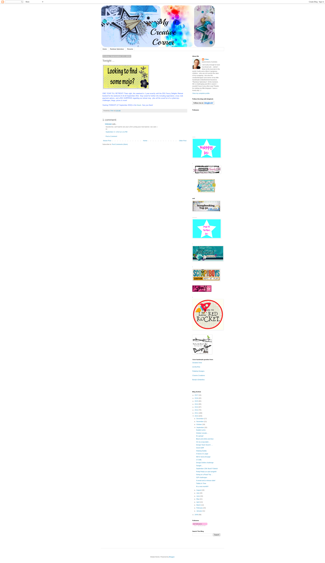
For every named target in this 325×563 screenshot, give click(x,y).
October (199, 424)
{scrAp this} (196, 367)
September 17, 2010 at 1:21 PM (116, 132)
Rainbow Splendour (117, 49)
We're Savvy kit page (203, 457)
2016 (197, 398)
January (199, 511)
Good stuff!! (200, 448)
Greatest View (197, 363)
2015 (197, 401)
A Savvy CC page (202, 454)
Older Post (182, 141)
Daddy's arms (201, 430)
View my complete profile (201, 93)
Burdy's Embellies (198, 380)
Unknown (108, 124)
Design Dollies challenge (205, 463)
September (200, 427)
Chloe (207, 59)
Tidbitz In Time (201, 483)
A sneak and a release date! (205, 480)
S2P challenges (201, 477)
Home (105, 49)
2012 (197, 410)
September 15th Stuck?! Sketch (207, 469)
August (199, 490)
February (199, 508)
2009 (197, 515)
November (200, 421)
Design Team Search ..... (204, 445)
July (198, 493)
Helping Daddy (201, 451)
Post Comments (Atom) (120, 144)
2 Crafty (198, 460)
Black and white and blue (205, 439)
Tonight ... (199, 466)
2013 (197, 407)
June (198, 496)
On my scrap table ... (203, 442)
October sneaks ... (202, 433)
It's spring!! (199, 436)
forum (139, 105)
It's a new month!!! (202, 486)
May (198, 499)
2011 (197, 413)
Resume (130, 49)
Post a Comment (111, 136)
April (198, 502)
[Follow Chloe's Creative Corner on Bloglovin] (203, 104)
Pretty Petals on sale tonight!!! (206, 472)
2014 (197, 404)
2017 (197, 395)
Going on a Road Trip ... (204, 474)
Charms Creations (198, 375)
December (200, 419)
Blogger (171, 557)
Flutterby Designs (198, 371)
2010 (197, 416)
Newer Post (107, 141)
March (198, 505)
